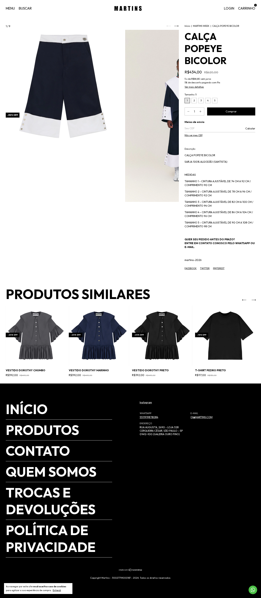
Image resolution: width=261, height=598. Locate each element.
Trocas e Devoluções (51, 501)
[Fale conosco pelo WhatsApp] (253, 590)
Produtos (42, 430)
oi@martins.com (201, 417)
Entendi (57, 590)
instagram (146, 402)
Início (187, 25)
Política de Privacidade (51, 538)
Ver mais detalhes (194, 86)
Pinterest (219, 268)
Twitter (205, 268)
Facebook (191, 268)
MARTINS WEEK (201, 25)
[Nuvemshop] (131, 570)
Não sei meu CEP (194, 135)
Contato (38, 450)
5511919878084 (149, 417)
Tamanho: (190, 94)
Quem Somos (51, 471)
